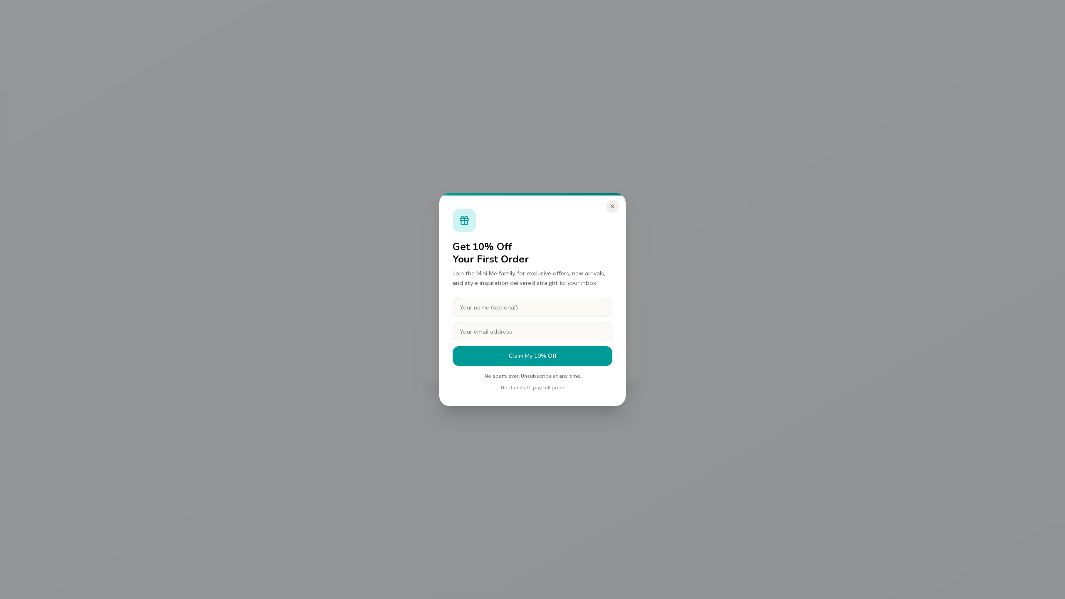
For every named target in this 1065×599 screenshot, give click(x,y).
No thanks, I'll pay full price (532, 387)
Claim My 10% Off (533, 356)
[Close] (612, 206)
